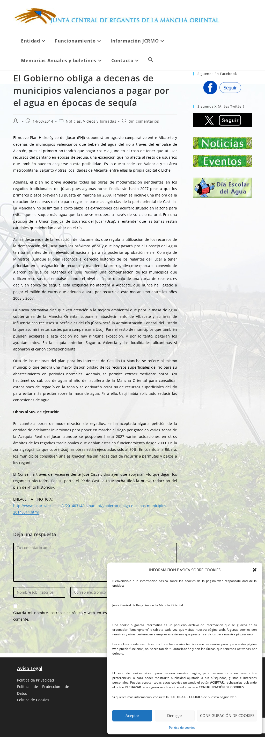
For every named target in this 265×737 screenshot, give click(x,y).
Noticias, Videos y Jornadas (91, 121)
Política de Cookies (33, 699)
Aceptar (132, 715)
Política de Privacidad (35, 680)
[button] (254, 569)
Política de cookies (182, 727)
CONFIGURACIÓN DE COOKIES (227, 715)
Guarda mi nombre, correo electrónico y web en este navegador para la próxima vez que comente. (95, 616)
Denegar (174, 715)
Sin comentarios (144, 121)
